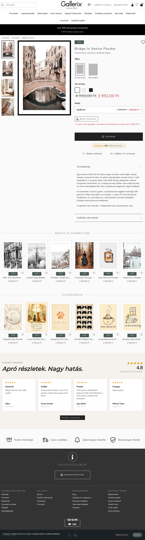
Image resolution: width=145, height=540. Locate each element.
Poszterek (13, 13)
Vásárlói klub (113, 504)
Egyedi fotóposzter (73, 13)
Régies (108, 53)
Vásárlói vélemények (45, 498)
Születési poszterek (103, 13)
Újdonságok (42, 13)
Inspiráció (64, 20)
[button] (2, 5)
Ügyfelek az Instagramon (81, 498)
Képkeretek (131, 13)
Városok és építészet (95, 53)
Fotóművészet (80, 53)
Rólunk (39, 494)
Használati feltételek (80, 504)
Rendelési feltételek (80, 501)
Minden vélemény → (72, 418)
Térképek (88, 13)
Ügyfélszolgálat (78, 20)
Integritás (76, 507)
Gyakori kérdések (114, 501)
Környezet (41, 504)
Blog (74, 494)
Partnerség (41, 501)
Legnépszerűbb (27, 13)
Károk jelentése (114, 511)
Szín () (80, 84)
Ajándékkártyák (74, 475)
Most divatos (56, 13)
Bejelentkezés (113, 494)
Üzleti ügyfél (113, 507)
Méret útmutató (87, 119)
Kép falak (119, 13)
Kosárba (110, 137)
